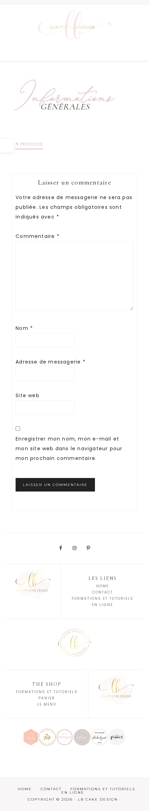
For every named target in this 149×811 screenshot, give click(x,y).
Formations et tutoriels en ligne (98, 791)
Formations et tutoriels (47, 691)
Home (102, 586)
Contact (102, 592)
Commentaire (38, 236)
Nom (24, 328)
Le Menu (46, 704)
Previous (31, 144)
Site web (28, 395)
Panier (46, 698)
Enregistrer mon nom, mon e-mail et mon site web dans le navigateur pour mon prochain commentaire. (69, 448)
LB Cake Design (74, 33)
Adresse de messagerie (51, 361)
